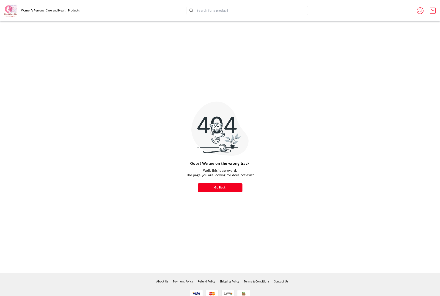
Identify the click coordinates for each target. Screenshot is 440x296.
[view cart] (432, 10)
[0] (432, 10)
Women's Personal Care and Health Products (50, 10)
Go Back (220, 187)
